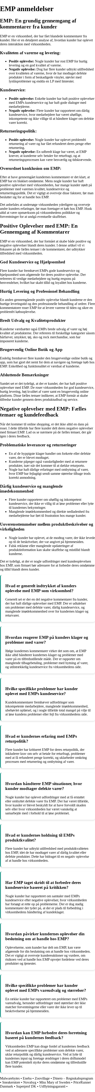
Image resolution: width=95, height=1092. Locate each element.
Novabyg (29, 1082)
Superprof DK (26, 1086)
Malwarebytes (10, 1078)
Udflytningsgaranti (52, 1086)
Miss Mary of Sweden (54, 1082)
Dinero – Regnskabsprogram (73, 1078)
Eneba (27, 1078)
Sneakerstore (11, 1082)
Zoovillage (42, 1078)
